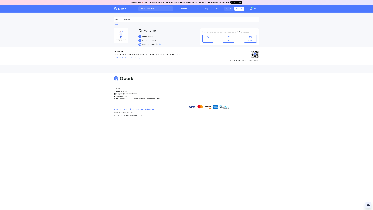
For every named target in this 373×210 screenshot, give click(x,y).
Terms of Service (147, 109)
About (195, 9)
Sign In (228, 9)
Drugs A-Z (118, 109)
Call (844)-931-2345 (122, 57)
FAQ (125, 109)
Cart (253, 8)
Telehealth (183, 9)
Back (116, 25)
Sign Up (239, 9)
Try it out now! (236, 2)
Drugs (117, 20)
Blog (206, 9)
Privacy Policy (134, 109)
